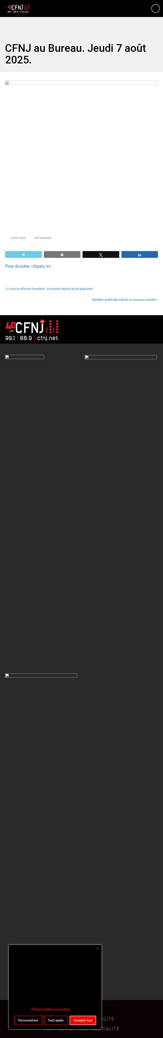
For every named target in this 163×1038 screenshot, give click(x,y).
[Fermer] (97, 948)
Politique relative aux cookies (50, 1009)
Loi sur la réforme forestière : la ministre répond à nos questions (50, 289)
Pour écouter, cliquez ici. (28, 266)
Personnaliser (28, 1020)
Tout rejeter (56, 1020)
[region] (55, 987)
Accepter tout (83, 1020)
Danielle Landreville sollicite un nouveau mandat (124, 299)
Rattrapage (43, 238)
